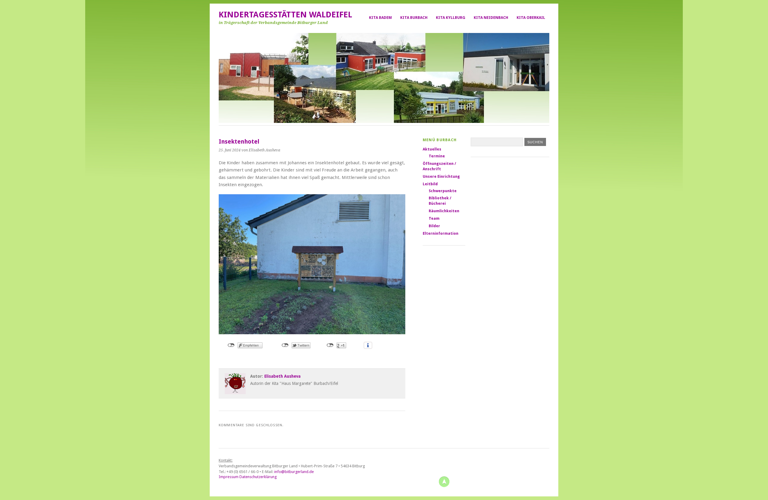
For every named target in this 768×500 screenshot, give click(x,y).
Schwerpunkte (443, 191)
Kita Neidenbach (491, 17)
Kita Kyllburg (450, 17)
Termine (437, 156)
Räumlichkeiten (444, 211)
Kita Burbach (414, 17)
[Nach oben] (444, 481)
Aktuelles (432, 149)
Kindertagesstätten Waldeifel (285, 14)
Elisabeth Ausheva (282, 376)
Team (434, 218)
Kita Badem (380, 17)
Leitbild (430, 184)
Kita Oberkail (531, 17)
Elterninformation (440, 233)
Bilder (434, 226)
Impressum (228, 477)
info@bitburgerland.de (294, 471)
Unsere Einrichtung (441, 176)
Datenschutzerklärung (258, 477)
